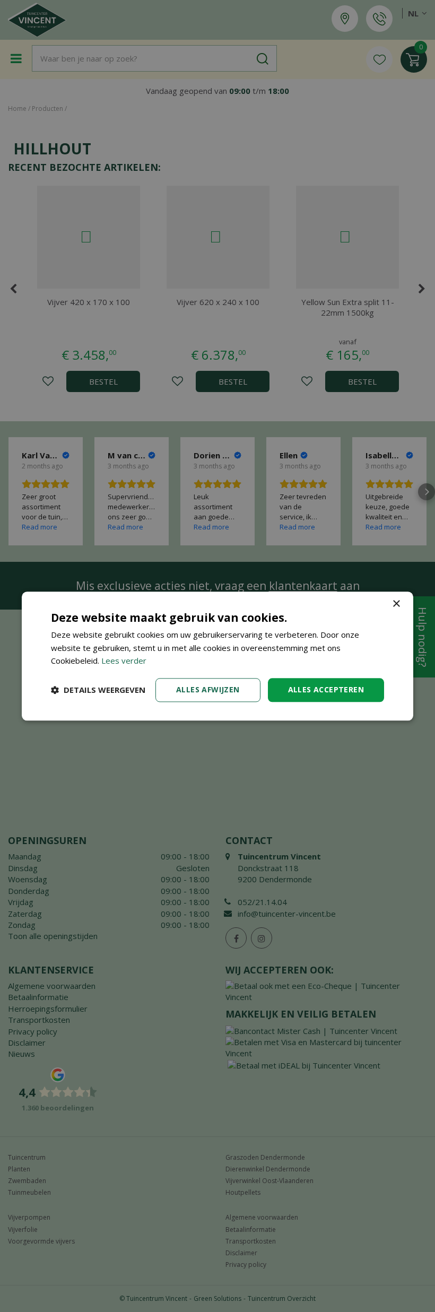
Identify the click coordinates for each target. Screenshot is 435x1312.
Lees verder (123, 661)
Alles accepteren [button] (326, 689)
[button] (98, 690)
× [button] (396, 604)
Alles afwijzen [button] (208, 689)
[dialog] (217, 656)
